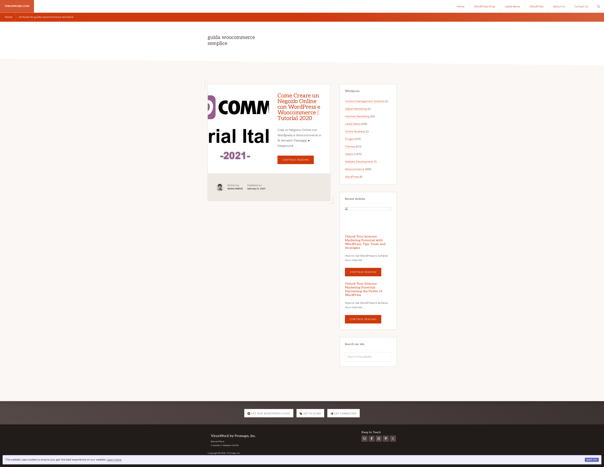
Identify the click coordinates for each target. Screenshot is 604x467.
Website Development (359, 161)
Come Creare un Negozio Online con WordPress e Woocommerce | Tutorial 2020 (298, 107)
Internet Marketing (357, 116)
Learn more (114, 459)
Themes (350, 146)
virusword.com (17, 6)
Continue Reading (298, 161)
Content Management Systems (364, 101)
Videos (349, 154)
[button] (598, 6)
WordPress (352, 176)
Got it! (592, 459)
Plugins (350, 139)
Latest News (352, 123)
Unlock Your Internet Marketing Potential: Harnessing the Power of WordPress (363, 289)
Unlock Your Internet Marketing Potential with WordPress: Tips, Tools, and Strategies (365, 242)
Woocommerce (354, 169)
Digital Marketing (356, 108)
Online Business (355, 131)
